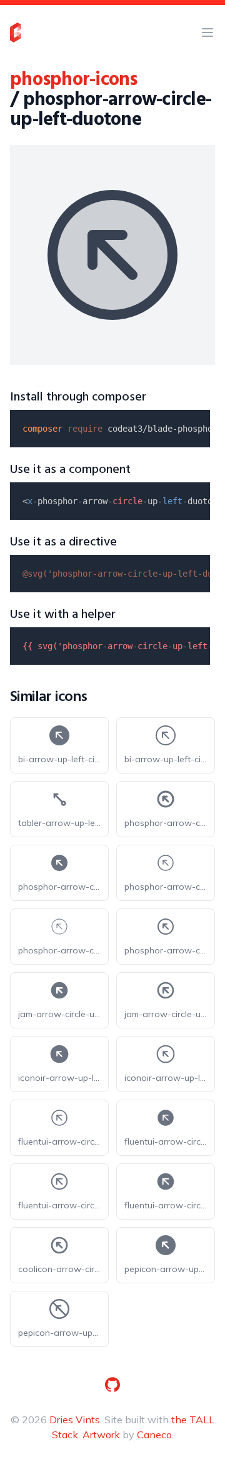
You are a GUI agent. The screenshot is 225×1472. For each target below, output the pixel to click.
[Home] (15, 32)
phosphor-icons (74, 80)
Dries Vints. (75, 1419)
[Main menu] (207, 32)
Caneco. (155, 1434)
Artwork (101, 1434)
